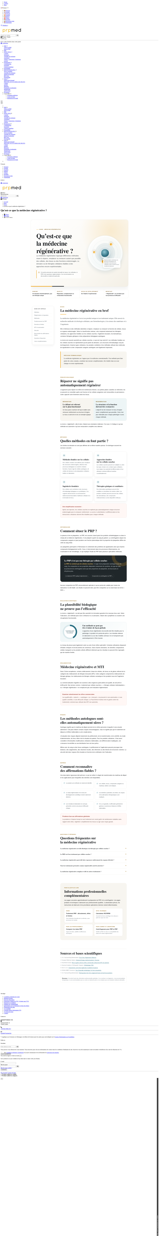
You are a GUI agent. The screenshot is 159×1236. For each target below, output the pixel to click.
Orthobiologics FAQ (88, 965)
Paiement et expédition (10, 1003)
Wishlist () (5, 25)
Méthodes (37, 318)
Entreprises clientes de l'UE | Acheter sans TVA (16, 1001)
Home (5, 2)
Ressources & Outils (12, 98)
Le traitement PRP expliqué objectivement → (77, 576)
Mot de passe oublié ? (6, 1068)
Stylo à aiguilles (8, 71)
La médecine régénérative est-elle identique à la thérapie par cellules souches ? (85, 848)
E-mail (2, 1061)
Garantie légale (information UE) (12, 1010)
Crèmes (6, 83)
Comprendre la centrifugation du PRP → (102, 576)
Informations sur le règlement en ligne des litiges (16, 1005)
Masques (6, 86)
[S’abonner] (17, 1047)
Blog (5, 5)
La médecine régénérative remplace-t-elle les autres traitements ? (80, 871)
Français (7, 13)
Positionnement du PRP (40, 321)
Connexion (5, 183)
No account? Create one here (8, 1072)
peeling (6, 85)
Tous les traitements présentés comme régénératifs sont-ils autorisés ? (82, 866)
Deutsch (7, 10)
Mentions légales (8, 998)
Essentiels (6, 65)
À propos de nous (8, 1011)
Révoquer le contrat (6, 1054)
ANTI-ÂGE (7, 91)
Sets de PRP (7, 49)
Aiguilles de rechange (9, 56)
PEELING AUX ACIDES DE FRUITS (14, 82)
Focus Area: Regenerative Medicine (87, 957)
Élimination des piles (9, 1007)
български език (9, 21)
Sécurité (36, 330)
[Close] (2, 103)
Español (7, 15)
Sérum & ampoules (9, 74)
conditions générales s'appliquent (15, 1052)
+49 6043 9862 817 (6, 1028)
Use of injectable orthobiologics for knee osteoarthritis (88, 970)
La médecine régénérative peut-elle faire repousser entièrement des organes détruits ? (87, 860)
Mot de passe (4, 1064)
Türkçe (7, 18)
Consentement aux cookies (157, 1225)
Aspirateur (6, 58)
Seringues (6, 55)
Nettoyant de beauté (9, 80)
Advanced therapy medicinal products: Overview (87, 960)
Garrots (6, 61)
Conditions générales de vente (12, 997)
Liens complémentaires (40, 341)
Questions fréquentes (40, 338)
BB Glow (6, 76)
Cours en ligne (11, 97)
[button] (7, 94)
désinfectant (7, 89)
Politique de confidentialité (11, 1004)
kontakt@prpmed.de (6, 1033)
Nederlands (8, 22)
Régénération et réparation (41, 315)
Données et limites (39, 324)
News (7, 214)
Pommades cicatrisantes (10, 88)
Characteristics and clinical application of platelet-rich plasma (83, 967)
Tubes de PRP (7, 47)
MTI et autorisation (39, 327)
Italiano (7, 16)
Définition (36, 312)
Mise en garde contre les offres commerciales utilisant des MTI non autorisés (90, 962)
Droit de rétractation (9, 1000)
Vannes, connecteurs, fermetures (12, 59)
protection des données (53, 1052)
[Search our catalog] (17, 35)
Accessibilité (7, 1008)
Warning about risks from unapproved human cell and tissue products (95, 973)
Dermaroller (7, 77)
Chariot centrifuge (8, 67)
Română (7, 19)
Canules (6, 53)
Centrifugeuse (7, 64)
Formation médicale (12, 95)
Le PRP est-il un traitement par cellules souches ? (75, 854)
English (7, 12)
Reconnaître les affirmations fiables (41, 334)
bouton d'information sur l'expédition (64, 1037)
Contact (6, 3)
